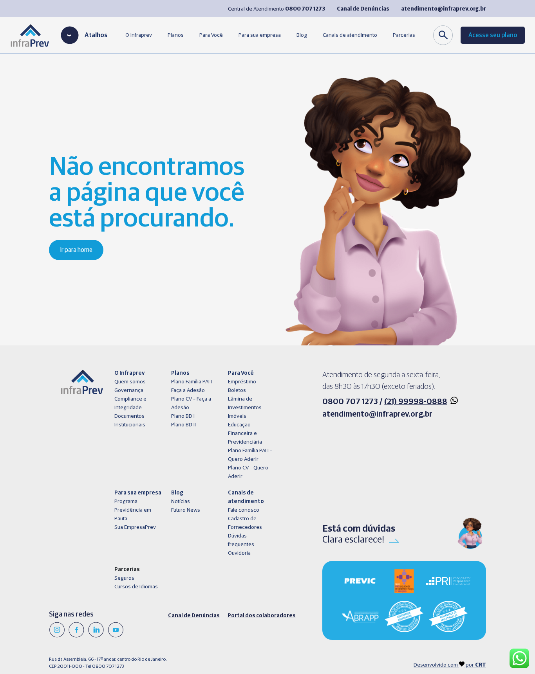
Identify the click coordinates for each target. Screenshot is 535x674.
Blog (301, 35)
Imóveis (237, 416)
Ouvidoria (239, 553)
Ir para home (76, 250)
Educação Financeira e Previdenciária (245, 433)
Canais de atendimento (350, 35)
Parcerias (404, 35)
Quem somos (130, 382)
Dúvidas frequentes (241, 540)
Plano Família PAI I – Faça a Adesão (193, 386)
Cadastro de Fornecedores (245, 523)
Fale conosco (243, 510)
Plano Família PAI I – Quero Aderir (250, 455)
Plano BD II (183, 425)
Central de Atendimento (276, 9)
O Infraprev (138, 35)
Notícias (180, 501)
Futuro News (185, 510)
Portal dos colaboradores (262, 615)
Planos (176, 35)
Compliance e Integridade (130, 403)
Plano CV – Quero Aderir (248, 472)
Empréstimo (242, 382)
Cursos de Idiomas (136, 587)
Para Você (211, 35)
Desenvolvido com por (450, 665)
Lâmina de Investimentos (245, 403)
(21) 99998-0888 (415, 402)
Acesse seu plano (492, 35)
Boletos (237, 390)
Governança (128, 390)
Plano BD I (183, 416)
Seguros (124, 578)
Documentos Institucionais (129, 420)
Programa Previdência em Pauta (132, 510)
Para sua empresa (260, 35)
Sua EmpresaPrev (135, 527)
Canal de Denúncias (194, 615)
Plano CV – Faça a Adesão (191, 403)
